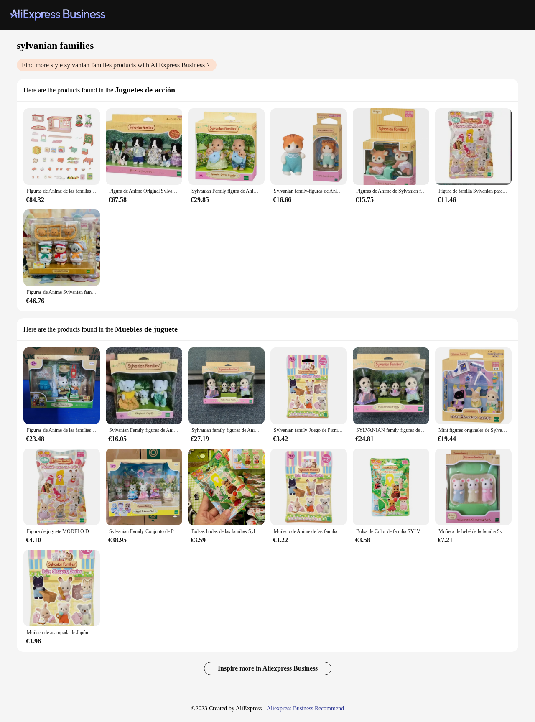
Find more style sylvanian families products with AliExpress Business (113, 65)
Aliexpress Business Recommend (305, 708)
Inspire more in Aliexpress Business (268, 668)
